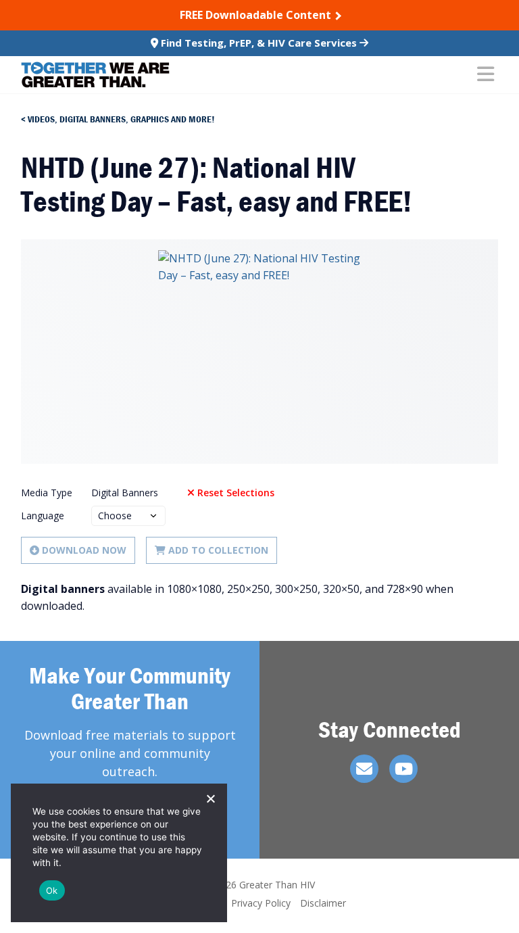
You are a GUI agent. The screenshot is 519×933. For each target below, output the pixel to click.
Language (42, 515)
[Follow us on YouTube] (403, 769)
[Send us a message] (364, 769)
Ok (52, 890)
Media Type (46, 492)
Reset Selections (235, 492)
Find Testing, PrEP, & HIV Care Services (259, 42)
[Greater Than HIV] (95, 75)
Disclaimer (323, 902)
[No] (210, 798)
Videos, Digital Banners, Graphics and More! (121, 119)
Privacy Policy (261, 902)
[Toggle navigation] (485, 75)
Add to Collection (218, 550)
